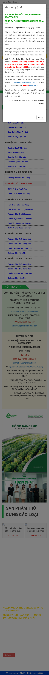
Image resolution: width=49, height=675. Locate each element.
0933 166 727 (34, 86)
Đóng (40, 117)
